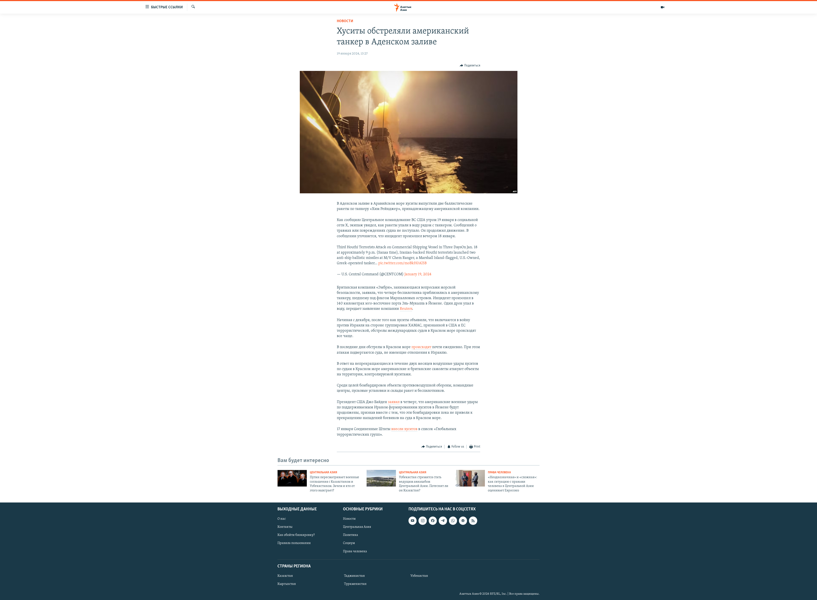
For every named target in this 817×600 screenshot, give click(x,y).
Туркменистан (355, 584)
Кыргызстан (286, 584)
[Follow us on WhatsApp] (453, 521)
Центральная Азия (323, 472)
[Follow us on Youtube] (412, 521)
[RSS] (473, 521)
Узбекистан (419, 576)
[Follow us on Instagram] (422, 521)
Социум (349, 543)
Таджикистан (354, 576)
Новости (345, 21)
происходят (421, 347)
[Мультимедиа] (662, 7)
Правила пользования (294, 543)
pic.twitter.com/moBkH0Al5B (402, 263)
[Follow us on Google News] (463, 521)
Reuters (406, 309)
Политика (350, 535)
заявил (394, 402)
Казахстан (285, 576)
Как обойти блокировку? (296, 535)
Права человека (499, 472)
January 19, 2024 (417, 274)
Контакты (284, 527)
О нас (281, 519)
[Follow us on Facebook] (433, 521)
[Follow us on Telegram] (443, 521)
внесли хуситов (404, 429)
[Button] (470, 65)
